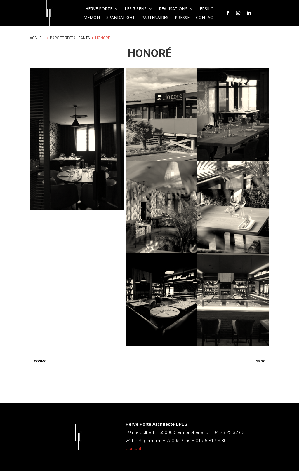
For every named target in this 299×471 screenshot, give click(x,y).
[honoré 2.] (233, 345)
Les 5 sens (136, 9)
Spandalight (120, 17)
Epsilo (207, 9)
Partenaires (154, 17)
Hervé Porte (98, 9)
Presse (182, 17)
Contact (205, 17)
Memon (92, 17)
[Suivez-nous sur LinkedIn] (249, 13)
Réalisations (173, 9)
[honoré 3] (161, 345)
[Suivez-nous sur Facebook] (227, 12)
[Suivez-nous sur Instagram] (238, 12)
